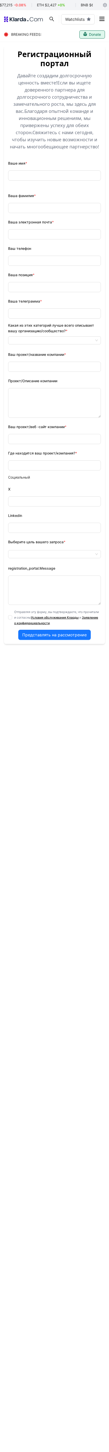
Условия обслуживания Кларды (55, 617)
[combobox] (54, 340)
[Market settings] (105, 5)
